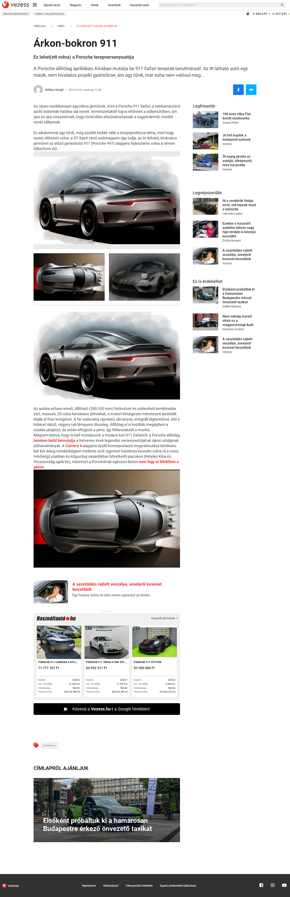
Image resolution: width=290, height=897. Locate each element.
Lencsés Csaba (232, 213)
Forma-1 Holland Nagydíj (49, 14)
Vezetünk (114, 5)
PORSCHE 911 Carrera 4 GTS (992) (58, 662)
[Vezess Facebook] (261, 876)
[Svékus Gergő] (38, 89)
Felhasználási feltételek (139, 885)
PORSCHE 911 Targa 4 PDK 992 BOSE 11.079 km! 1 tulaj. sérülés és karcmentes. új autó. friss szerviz (106, 662)
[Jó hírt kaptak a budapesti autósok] (205, 140)
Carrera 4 (73, 446)
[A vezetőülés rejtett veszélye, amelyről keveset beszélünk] (205, 256)
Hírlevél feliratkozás (15, 14)
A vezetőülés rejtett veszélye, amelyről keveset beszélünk (237, 254)
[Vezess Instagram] (273, 876)
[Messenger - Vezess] (251, 89)
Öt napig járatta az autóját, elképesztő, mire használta (237, 160)
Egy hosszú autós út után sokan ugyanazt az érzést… (112, 595)
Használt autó (139, 5)
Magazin (76, 5)
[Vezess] (15, 5)
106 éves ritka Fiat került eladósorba (236, 116)
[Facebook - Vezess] (238, 89)
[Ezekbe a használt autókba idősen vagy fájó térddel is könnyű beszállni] (205, 229)
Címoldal (40, 26)
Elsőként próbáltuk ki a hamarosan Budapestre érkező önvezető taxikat (238, 295)
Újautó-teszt (52, 5)
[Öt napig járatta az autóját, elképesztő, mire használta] (205, 162)
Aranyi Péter (230, 122)
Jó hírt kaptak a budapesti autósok (236, 137)
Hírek (94, 5)
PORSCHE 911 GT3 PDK (147, 662)
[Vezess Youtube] (284, 876)
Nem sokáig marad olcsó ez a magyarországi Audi (237, 320)
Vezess (227, 144)
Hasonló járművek (163, 618)
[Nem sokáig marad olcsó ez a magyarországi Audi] (205, 321)
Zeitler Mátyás (231, 306)
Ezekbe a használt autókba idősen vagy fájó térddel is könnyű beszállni (239, 229)
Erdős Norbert (231, 240)
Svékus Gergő (54, 89)
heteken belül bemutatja (54, 440)
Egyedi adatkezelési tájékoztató (178, 885)
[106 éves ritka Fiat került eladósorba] (205, 119)
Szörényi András (233, 329)
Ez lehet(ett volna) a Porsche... (97, 26)
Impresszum (89, 885)
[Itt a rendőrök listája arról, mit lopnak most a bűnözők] (205, 206)
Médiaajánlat (110, 885)
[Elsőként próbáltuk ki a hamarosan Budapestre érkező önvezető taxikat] (205, 294)
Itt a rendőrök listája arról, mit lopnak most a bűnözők (239, 205)
